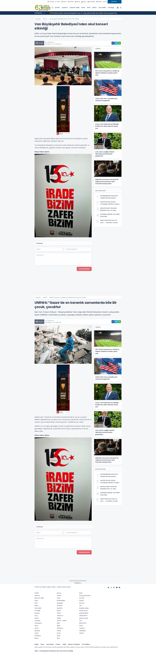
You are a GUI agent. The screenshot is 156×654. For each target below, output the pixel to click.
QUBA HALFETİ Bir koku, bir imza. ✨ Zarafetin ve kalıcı (69, 13)
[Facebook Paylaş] (113, 43)
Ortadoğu (111, 7)
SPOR (88, 7)
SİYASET (57, 7)
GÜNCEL (45, 19)
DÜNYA (94, 7)
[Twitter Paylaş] (116, 43)
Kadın (83, 7)
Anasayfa (38, 19)
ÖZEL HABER (102, 7)
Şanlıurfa (65, 7)
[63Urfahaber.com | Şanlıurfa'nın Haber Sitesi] (43, 7)
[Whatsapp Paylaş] (119, 43)
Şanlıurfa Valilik (74, 7)
